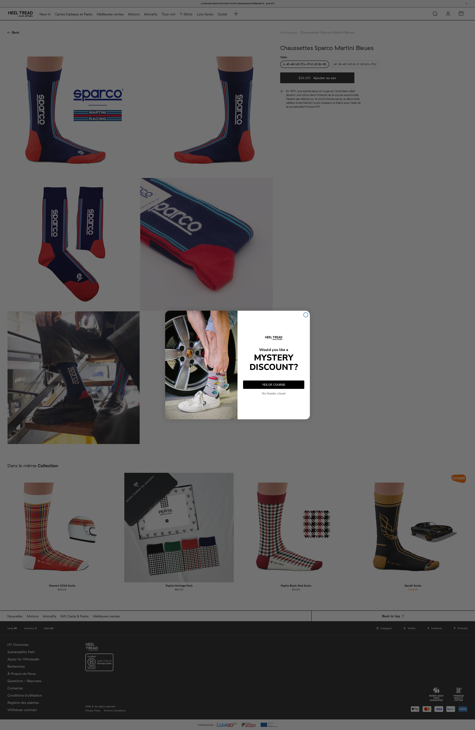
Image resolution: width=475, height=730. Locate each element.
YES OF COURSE (273, 385)
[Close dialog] (306, 315)
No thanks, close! (273, 393)
